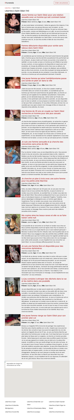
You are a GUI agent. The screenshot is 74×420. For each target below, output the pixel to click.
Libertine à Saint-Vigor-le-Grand (57, 406)
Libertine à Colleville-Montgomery (12, 406)
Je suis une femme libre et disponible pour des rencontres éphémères (42, 247)
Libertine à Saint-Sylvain (57, 402)
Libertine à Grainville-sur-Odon (35, 403)
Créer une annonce (61, 3)
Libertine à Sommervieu (56, 412)
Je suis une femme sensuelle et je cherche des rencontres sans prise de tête (42, 143)
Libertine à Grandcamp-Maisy (36, 408)
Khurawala (9, 3)
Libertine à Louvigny (33, 412)
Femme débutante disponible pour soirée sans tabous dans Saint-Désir (42, 46)
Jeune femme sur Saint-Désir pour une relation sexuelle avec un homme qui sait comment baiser (44, 16)
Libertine (8, 8)
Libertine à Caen (10, 402)
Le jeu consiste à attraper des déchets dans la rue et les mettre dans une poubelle (44, 280)
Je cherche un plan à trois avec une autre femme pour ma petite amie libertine (43, 179)
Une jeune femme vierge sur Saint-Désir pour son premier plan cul (44, 316)
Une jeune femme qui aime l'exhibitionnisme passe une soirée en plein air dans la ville (44, 79)
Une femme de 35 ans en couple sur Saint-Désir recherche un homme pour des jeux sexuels (43, 112)
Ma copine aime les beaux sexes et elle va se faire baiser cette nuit (44, 216)
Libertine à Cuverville (12, 412)
